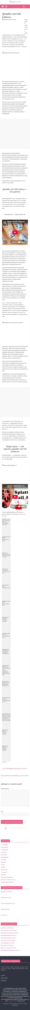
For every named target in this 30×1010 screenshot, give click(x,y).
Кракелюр (3, 874)
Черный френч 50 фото (7, 945)
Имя (2, 811)
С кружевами (4, 847)
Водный (3, 867)
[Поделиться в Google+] (11, 965)
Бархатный (4, 854)
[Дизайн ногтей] (15, 2)
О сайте (3, 975)
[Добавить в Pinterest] (19, 965)
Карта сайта (4, 978)
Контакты (3, 980)
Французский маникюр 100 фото (9, 933)
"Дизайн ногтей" (12, 1001)
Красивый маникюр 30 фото (8, 938)
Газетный (3, 859)
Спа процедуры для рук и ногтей (14, 768)
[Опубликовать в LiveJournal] (16, 965)
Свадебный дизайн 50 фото (8, 935)
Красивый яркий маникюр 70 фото (10, 950)
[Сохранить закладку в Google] (2, 965)
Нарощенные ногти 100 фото (9, 930)
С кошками (4, 872)
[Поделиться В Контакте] (4, 965)
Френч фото (4, 915)
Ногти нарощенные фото (8, 903)
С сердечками (4, 849)
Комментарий (5, 788)
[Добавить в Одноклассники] (7, 965)
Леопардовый (4, 857)
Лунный (3, 864)
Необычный (4, 869)
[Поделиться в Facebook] (14, 965)
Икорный (3, 862)
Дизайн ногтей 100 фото (7, 928)
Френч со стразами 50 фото (8, 948)
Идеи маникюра (5, 909)
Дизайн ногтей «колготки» (8, 879)
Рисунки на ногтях (6, 897)
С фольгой (4, 852)
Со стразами (4, 845)
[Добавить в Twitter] (9, 965)
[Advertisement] (15, 134)
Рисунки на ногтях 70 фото (8, 940)
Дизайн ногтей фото (6, 891)
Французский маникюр (7, 877)
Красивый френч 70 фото (8, 943)
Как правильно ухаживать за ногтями (14, 777)
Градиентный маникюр (7, 882)
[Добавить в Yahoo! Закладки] (21, 965)
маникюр (18, 83)
